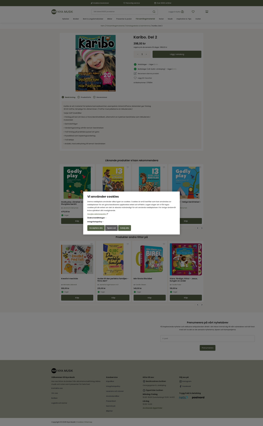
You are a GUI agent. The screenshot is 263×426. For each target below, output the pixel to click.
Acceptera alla (96, 228)
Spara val (111, 228)
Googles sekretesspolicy (97, 214)
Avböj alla (124, 228)
